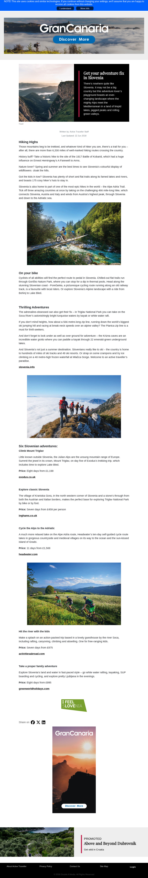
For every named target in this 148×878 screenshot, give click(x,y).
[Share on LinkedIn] (43, 722)
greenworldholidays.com (34, 688)
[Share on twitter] (38, 722)
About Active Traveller (16, 866)
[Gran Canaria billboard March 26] (74, 35)
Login (133, 867)
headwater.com (28, 554)
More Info (85, 8)
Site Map (104, 866)
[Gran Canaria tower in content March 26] (74, 769)
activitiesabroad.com (32, 653)
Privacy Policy (45, 866)
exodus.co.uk (27, 477)
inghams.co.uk (28, 515)
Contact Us (75, 866)
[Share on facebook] (33, 722)
